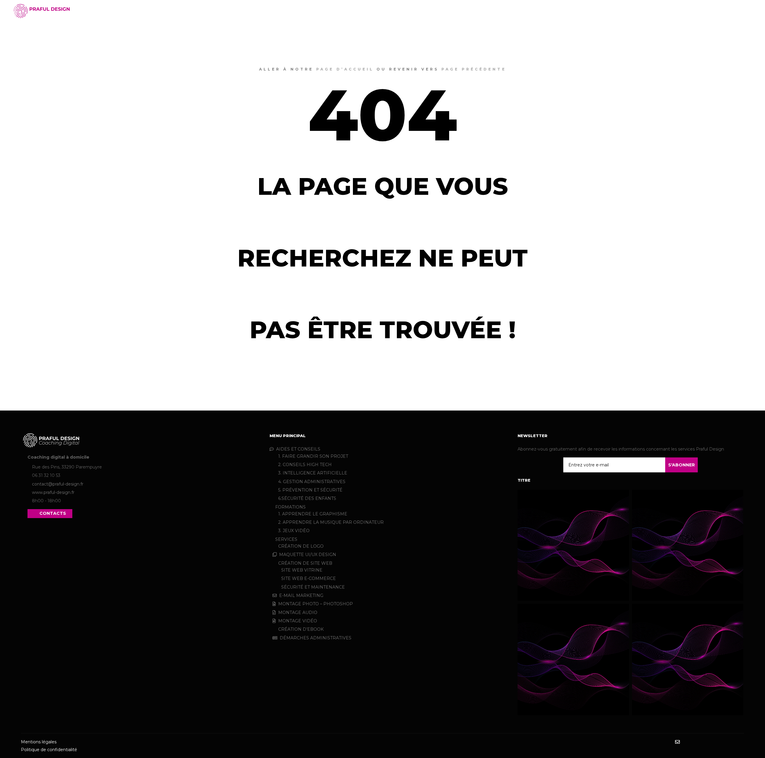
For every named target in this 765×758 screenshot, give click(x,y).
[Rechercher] (732, 11)
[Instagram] (695, 742)
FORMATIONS (290, 507)
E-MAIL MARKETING (301, 595)
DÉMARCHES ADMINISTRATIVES (315, 638)
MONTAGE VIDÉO (297, 621)
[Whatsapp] (731, 742)
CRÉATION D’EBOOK (301, 629)
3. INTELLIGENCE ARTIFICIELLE (312, 473)
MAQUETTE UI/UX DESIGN (307, 554)
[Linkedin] (704, 742)
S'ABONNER (681, 465)
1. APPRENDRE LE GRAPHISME (312, 514)
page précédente (473, 69)
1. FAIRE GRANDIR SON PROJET (313, 456)
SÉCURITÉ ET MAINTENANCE (313, 587)
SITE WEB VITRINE (301, 570)
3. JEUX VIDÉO (294, 530)
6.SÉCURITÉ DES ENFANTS (307, 498)
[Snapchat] (713, 742)
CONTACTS (52, 513)
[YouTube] (740, 742)
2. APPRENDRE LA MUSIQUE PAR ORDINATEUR (331, 522)
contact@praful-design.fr (57, 484)
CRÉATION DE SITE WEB (305, 563)
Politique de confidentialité (49, 749)
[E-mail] (677, 742)
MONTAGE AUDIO (297, 612)
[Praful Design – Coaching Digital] (42, 11)
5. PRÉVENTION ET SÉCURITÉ (310, 490)
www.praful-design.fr (53, 492)
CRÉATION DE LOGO (301, 546)
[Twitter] (722, 742)
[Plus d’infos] (743, 11)
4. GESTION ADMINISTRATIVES (311, 481)
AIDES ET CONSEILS (298, 449)
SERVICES (286, 539)
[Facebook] (686, 742)
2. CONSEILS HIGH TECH (305, 464)
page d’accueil (345, 69)
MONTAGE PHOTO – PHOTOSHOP (315, 604)
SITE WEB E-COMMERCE (308, 578)
